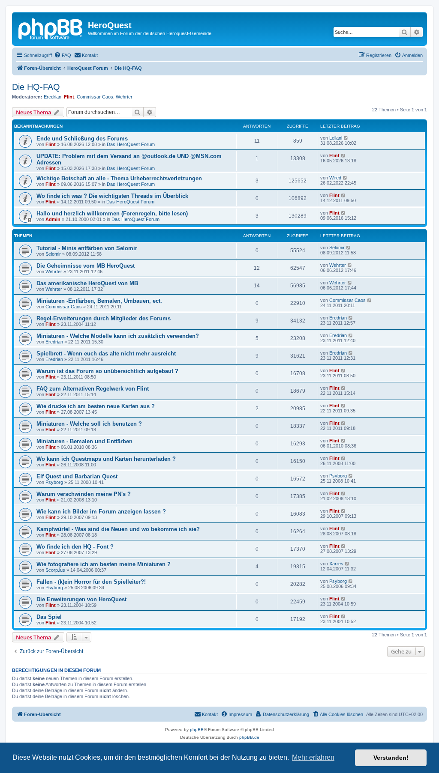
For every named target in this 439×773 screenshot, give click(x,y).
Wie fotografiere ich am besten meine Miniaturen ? (103, 564)
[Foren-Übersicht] (51, 28)
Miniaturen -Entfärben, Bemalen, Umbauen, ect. (99, 301)
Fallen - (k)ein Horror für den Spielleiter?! (91, 582)
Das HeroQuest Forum (131, 144)
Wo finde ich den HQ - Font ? (75, 546)
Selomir (53, 254)
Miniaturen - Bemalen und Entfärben (84, 441)
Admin (52, 219)
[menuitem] (62, 55)
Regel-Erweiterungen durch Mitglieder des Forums (103, 318)
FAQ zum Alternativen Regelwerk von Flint (92, 388)
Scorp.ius (55, 570)
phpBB (197, 729)
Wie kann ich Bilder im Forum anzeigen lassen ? (101, 511)
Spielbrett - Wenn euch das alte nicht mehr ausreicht (106, 353)
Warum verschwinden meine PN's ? (83, 494)
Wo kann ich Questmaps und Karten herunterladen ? (106, 459)
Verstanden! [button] (391, 757)
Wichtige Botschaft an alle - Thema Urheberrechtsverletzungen (119, 178)
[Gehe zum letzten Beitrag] (346, 137)
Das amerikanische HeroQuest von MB (87, 283)
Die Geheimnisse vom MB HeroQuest (85, 266)
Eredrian (52, 96)
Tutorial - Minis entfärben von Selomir (86, 248)
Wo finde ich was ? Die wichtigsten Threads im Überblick (112, 196)
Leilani (335, 137)
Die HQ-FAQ (36, 87)
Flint (69, 96)
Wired (335, 177)
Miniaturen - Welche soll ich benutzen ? (89, 424)
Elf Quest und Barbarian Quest (76, 476)
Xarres (336, 563)
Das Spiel (49, 617)
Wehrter (124, 96)
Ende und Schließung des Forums (82, 138)
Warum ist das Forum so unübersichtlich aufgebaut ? (107, 371)
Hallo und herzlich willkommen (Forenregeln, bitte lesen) (112, 213)
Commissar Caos (95, 96)
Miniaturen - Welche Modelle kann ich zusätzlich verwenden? (117, 336)
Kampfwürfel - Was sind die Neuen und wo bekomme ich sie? (118, 529)
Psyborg (54, 482)
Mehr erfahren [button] (313, 757)
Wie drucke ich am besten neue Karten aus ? (95, 406)
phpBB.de (249, 737)
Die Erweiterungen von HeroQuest (81, 599)
